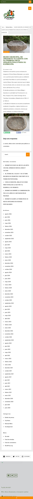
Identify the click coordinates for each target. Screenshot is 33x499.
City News (7, 420)
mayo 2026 (8, 223)
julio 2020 (7, 404)
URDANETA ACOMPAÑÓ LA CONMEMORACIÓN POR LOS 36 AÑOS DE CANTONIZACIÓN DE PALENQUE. (16, 193)
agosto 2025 (8, 241)
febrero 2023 (8, 324)
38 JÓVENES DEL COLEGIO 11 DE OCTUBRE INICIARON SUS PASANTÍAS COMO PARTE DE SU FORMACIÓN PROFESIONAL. (16, 176)
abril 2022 (7, 355)
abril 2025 (7, 251)
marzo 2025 (8, 254)
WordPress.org (9, 445)
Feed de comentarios (10, 442)
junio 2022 (7, 349)
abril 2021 (7, 386)
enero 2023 (8, 328)
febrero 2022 (8, 361)
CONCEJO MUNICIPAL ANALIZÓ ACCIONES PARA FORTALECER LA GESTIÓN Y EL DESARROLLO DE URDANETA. (15, 184)
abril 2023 (7, 318)
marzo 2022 (8, 358)
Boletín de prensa (9, 417)
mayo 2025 (8, 248)
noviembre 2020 (9, 401)
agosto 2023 (8, 306)
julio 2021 (7, 380)
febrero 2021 (8, 392)
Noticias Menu (9, 27)
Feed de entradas (9, 439)
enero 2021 (8, 395)
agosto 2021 (8, 377)
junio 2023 (7, 312)
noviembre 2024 (9, 266)
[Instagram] (15, 475)
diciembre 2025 (9, 229)
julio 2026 (7, 217)
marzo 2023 (8, 321)
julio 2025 (7, 244)
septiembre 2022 (9, 340)
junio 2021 (7, 383)
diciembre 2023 (9, 294)
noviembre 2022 (9, 334)
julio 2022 (7, 346)
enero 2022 (8, 364)
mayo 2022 (8, 352)
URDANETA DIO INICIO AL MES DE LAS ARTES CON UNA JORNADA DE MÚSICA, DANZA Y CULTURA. (16, 168)
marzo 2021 (8, 389)
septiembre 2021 (9, 374)
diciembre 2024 (9, 263)
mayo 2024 (8, 281)
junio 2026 (7, 220)
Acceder (7, 436)
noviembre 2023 (9, 297)
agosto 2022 (8, 343)
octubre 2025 (8, 235)
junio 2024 (7, 278)
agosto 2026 (8, 214)
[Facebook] (8, 475)
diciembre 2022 (9, 331)
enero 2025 (8, 260)
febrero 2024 (8, 288)
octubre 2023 (8, 300)
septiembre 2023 (9, 303)
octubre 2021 (8, 371)
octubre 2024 (8, 269)
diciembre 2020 (9, 398)
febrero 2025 (8, 257)
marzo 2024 (8, 284)
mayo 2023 (8, 315)
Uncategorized (8, 426)
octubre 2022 (8, 337)
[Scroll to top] (16, 498)
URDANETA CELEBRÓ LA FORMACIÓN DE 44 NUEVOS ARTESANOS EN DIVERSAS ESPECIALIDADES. (15, 201)
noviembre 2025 (9, 232)
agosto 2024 (8, 272)
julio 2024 (7, 275)
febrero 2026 (8, 226)
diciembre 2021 (9, 368)
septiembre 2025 (9, 238)
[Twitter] (12, 475)
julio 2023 (7, 309)
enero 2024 (8, 291)
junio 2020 (7, 408)
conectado (18, 143)
